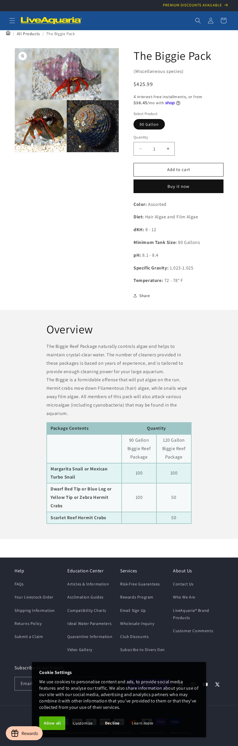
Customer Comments (193, 630)
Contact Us (183, 584)
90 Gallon (149, 124)
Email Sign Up (133, 610)
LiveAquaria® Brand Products (191, 614)
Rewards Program (137, 597)
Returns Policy (28, 623)
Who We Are (184, 597)
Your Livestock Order (34, 597)
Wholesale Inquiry (137, 623)
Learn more (143, 723)
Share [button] (144, 295)
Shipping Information (35, 610)
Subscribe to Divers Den (142, 649)
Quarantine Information (89, 636)
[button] (12, 20)
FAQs (19, 584)
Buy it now (178, 186)
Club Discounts (134, 636)
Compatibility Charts (86, 610)
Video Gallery (79, 649)
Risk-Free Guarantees (140, 584)
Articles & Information (88, 584)
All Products (28, 33)
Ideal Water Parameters (89, 623)
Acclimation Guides (85, 597)
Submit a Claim (29, 636)
